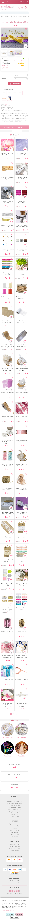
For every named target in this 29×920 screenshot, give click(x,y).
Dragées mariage (14, 851)
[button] (3, 35)
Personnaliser (14, 917)
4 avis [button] (21, 67)
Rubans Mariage (17, 127)
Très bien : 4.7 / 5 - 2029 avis (14, 893)
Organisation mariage (14, 824)
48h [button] (21, 62)
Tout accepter (10, 914)
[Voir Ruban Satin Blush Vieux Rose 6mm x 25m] (20, 93)
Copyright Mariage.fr (14, 812)
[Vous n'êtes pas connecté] (19, 8)
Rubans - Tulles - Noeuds (11, 16)
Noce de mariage (14, 830)
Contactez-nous (14, 816)
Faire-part (14, 828)
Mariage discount (14, 834)
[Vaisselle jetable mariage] (21, 729)
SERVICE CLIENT (14, 878)
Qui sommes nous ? (14, 799)
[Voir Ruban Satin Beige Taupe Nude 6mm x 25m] (15, 93)
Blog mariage (14, 837)
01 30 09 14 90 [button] (23, 2)
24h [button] (21, 60)
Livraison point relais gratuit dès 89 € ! (14, 13)
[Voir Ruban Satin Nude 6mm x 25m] (4, 98)
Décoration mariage (14, 848)
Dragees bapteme (14, 844)
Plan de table (14, 832)
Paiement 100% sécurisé (14, 810)
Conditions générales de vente (15, 801)
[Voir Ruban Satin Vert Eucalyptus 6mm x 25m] (4, 93)
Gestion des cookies (14, 805)
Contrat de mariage (14, 826)
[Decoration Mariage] (7, 729)
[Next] (18, 134)
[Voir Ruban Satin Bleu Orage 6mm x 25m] (9, 93)
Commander (16, 84)
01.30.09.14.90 (14, 881)
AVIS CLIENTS (14, 887)
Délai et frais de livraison (14, 807)
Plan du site (14, 814)
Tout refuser (19, 914)
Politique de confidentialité (14, 803)
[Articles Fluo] (7, 747)
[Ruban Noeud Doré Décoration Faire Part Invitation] (14, 38)
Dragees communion (14, 846)
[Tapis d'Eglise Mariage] (21, 747)
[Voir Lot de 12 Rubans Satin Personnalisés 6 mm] (9, 98)
